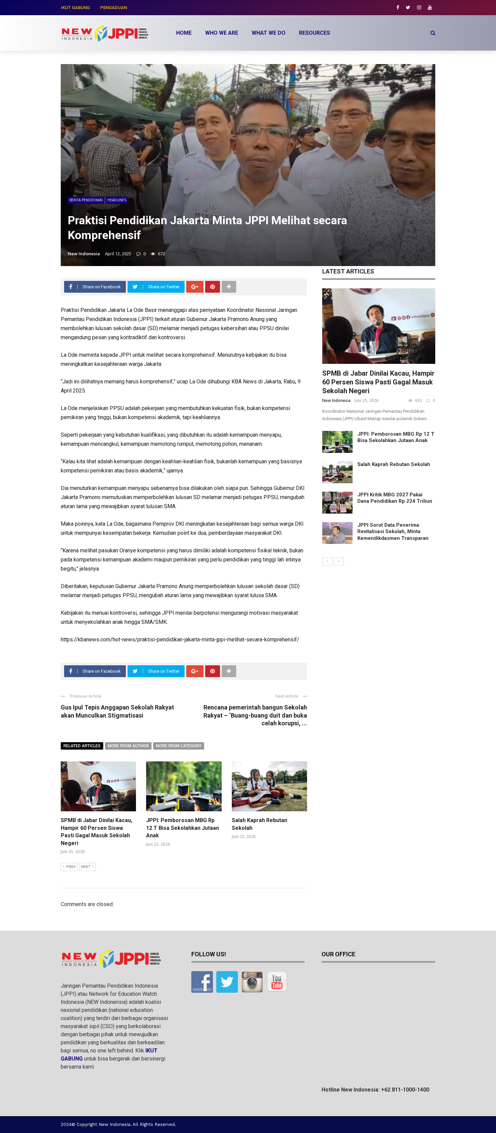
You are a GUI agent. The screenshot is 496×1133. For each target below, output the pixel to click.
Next (85, 867)
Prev (71, 867)
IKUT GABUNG (75, 7)
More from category (178, 746)
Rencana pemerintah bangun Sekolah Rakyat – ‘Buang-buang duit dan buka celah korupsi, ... (255, 715)
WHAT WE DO (268, 33)
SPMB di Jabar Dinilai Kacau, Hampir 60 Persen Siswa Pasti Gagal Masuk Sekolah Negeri (378, 382)
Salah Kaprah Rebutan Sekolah (393, 464)
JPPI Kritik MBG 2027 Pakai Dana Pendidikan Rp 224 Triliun (394, 498)
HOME (184, 33)
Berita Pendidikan (86, 200)
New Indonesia (84, 254)
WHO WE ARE (221, 33)
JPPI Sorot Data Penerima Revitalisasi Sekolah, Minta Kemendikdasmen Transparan (393, 531)
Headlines (116, 200)
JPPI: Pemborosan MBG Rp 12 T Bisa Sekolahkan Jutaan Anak (182, 828)
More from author (128, 746)
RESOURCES (314, 33)
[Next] (339, 561)
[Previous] (327, 561)
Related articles (82, 746)
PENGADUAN (113, 7)
